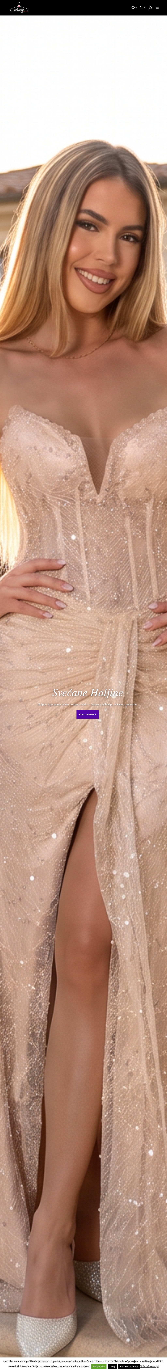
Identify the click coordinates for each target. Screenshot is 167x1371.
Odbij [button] (112, 1366)
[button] (134, 7)
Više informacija (149, 1366)
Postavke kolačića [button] (129, 1366)
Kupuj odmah (87, 714)
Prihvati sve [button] (99, 1366)
